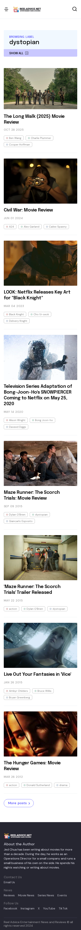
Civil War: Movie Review (28, 210)
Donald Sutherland (38, 785)
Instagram (27, 908)
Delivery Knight (18, 321)
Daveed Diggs (17, 427)
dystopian (41, 514)
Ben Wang (15, 138)
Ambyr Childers (18, 691)
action (13, 608)
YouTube (49, 908)
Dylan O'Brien (17, 514)
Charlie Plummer (41, 138)
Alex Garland (31, 226)
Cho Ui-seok (41, 314)
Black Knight (16, 314)
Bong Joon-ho (44, 420)
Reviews (9, 895)
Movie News (26, 895)
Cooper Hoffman (19, 144)
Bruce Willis (44, 691)
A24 (11, 226)
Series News (46, 895)
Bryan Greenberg (19, 697)
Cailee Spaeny (58, 226)
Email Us (9, 882)
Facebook (10, 908)
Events (62, 895)
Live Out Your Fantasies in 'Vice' (37, 674)
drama (63, 785)
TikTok (63, 908)
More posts (17, 803)
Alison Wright (17, 420)
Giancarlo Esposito (21, 521)
